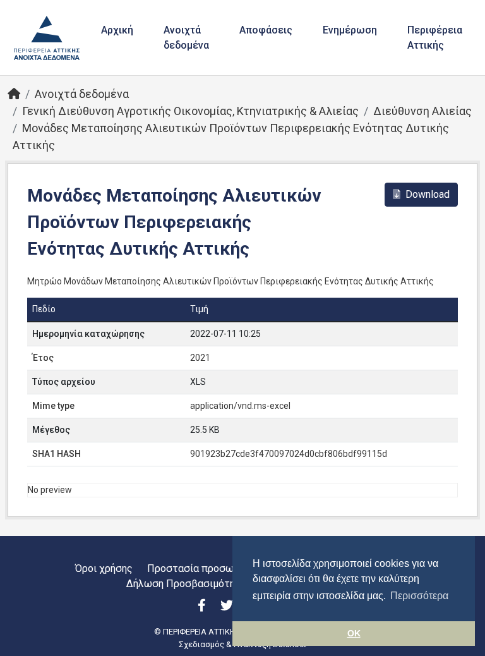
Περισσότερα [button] (419, 595)
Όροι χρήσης (104, 568)
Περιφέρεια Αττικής (434, 37)
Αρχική (117, 30)
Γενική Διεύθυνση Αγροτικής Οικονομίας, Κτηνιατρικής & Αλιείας (190, 111)
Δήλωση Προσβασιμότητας (189, 584)
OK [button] (354, 633)
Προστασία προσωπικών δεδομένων (231, 568)
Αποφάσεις (265, 30)
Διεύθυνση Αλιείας (422, 111)
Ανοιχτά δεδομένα (186, 37)
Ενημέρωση (350, 30)
